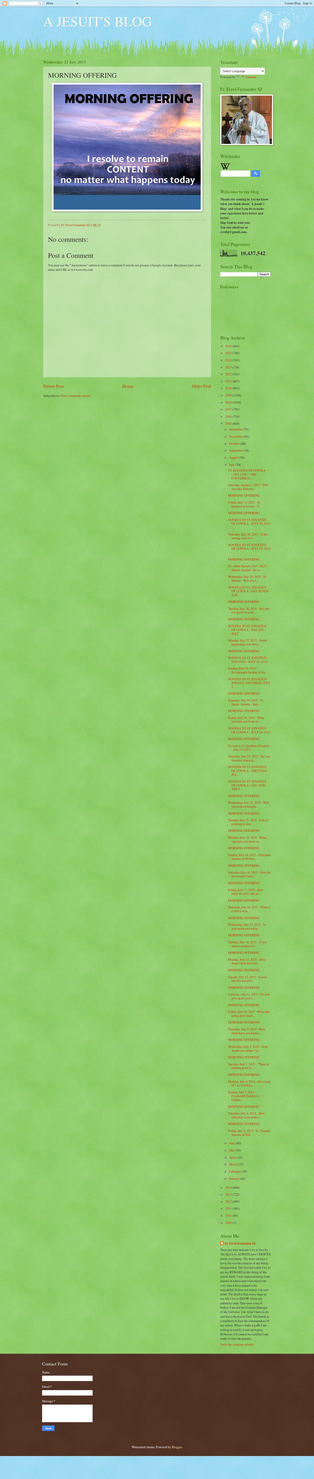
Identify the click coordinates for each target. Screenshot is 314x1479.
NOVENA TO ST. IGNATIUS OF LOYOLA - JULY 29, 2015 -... (249, 549)
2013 (228, 1194)
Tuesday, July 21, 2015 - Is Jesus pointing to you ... (248, 822)
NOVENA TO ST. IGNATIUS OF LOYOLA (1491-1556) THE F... (247, 785)
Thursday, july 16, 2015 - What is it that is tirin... (249, 909)
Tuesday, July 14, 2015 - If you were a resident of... (247, 944)
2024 (228, 360)
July (232, 464)
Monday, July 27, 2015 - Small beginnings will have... (247, 642)
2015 (228, 423)
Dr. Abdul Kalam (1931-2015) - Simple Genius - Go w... (248, 568)
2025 (228, 353)
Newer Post (53, 386)
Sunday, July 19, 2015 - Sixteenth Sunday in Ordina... (249, 857)
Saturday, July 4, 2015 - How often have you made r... (246, 1115)
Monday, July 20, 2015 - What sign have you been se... (247, 839)
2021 (228, 381)
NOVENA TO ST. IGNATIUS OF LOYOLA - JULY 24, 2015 (249, 730)
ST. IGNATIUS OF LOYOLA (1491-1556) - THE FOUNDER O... (247, 474)
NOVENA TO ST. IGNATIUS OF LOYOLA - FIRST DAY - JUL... (248, 771)
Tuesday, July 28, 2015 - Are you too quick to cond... (248, 610)
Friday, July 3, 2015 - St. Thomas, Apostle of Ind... (249, 1132)
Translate (251, 77)
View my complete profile (237, 1344)
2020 (228, 388)
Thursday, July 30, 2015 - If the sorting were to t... (248, 536)
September (236, 450)
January (234, 1178)
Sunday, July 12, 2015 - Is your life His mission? (247, 979)
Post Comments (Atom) (76, 395)
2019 (228, 395)
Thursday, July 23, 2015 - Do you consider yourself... (249, 758)
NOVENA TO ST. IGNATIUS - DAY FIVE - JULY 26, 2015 (248, 659)
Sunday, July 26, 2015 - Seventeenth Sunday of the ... (248, 670)
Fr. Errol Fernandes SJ (240, 1243)
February (235, 1171)
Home (127, 386)
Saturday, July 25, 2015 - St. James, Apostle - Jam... (246, 702)
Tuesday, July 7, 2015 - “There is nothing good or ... (248, 1066)
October (234, 443)
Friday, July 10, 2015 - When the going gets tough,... (248, 1013)
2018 (228, 402)
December (236, 429)
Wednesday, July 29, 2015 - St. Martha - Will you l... (247, 578)
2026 (228, 346)
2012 (228, 1201)
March (233, 1164)
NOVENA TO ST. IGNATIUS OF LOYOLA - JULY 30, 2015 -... (249, 524)
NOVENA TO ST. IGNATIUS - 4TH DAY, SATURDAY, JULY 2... (249, 683)
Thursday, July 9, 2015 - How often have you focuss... (246, 1031)
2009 (228, 1222)
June (232, 1143)
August (234, 457)
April (233, 1157)
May (232, 1150)
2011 (228, 1208)
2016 (228, 416)
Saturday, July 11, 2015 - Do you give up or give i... (248, 996)
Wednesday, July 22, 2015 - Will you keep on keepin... (248, 804)
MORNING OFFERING (244, 495)
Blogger (177, 1447)
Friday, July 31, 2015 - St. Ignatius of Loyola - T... (244, 504)
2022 (228, 374)
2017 (228, 409)
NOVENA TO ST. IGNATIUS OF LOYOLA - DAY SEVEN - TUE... (249, 591)
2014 (228, 1187)
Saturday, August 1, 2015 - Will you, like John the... (248, 487)
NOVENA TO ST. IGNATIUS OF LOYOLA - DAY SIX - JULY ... (247, 630)
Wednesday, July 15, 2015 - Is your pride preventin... (246, 926)
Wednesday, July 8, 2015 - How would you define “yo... (248, 1048)
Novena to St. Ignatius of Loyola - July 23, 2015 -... (248, 748)
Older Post (201, 386)
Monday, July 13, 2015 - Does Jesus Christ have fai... (247, 961)
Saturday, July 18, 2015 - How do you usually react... (249, 874)
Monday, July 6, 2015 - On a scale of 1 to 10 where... (249, 1083)
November (236, 436)
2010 (228, 1215)
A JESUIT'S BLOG (97, 21)
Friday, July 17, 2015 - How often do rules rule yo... (245, 892)
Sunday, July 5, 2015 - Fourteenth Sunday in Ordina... (243, 1096)
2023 (228, 367)
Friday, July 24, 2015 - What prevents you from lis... (246, 719)
